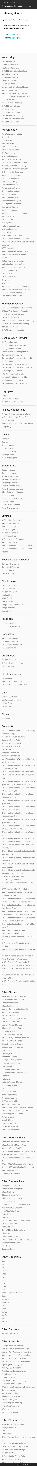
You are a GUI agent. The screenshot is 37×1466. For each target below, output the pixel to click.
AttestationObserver (10, 1003)
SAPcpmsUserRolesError (12, 645)
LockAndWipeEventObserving (14, 1380)
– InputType (6, 232)
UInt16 (4, 1309)
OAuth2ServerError (9, 277)
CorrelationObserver (10, 77)
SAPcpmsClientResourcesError (14, 685)
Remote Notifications (13, 409)
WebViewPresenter (12, 303)
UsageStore (6, 611)
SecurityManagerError (11, 1243)
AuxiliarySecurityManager (12, 1025)
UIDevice (5, 1302)
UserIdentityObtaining (10, 207)
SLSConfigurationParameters (13, 261)
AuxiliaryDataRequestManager (14, 1019)
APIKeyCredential (9, 1427)
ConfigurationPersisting (11, 348)
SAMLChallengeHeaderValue (13, 933)
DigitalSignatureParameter (12, 1047)
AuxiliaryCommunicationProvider (15, 1009)
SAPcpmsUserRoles (10, 638)
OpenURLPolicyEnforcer (11, 1085)
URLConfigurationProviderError (14, 383)
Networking (8, 57)
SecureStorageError (10, 508)
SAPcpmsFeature (8, 1453)
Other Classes (9, 992)
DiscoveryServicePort (11, 749)
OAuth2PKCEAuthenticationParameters (17, 1164)
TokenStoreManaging (10, 1406)
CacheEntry (6, 439)
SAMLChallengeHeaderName (13, 930)
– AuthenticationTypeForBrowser (15, 1072)
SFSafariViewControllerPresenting (15, 324)
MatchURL (6, 1079)
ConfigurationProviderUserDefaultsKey (17, 358)
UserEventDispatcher (10, 1130)
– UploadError (7, 595)
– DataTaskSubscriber (10, 68)
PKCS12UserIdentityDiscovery (14, 166)
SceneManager (8, 1117)
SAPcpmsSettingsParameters (13, 539)
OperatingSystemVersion (12, 1293)
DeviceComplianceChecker (13, 1044)
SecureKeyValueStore (10, 482)
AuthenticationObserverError (13, 264)
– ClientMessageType (10, 226)
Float (4, 1274)
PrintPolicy (6, 1233)
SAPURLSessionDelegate (12, 106)
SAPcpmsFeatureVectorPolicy (14, 1456)
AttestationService (9, 1006)
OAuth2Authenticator (10, 150)
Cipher (5, 714)
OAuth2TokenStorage (10, 178)
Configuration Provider (14, 337)
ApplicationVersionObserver (13, 999)
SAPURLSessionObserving (12, 115)
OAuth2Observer (8, 137)
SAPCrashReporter (9, 1098)
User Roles (8, 634)
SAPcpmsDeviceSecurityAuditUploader (17, 1107)
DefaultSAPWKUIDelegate (12, 1041)
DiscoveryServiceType (11, 756)
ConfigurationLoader (10, 342)
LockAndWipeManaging (11, 1384)
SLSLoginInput (7, 223)
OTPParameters (8, 248)
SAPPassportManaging (11, 1396)
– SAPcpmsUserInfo (10, 641)
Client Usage (9, 581)
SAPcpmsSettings (9, 526)
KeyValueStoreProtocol (11, 505)
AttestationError (8, 1192)
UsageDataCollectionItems (12, 604)
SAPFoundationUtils (10, 1101)
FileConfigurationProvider (12, 371)
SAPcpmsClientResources (12, 681)
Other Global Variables (14, 1137)
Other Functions (10, 1329)
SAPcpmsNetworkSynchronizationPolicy (18, 545)
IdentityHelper (7, 706)
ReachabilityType (8, 573)
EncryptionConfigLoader (12, 1060)
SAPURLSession (8, 61)
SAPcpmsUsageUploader (12, 592)
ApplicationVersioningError (12, 1189)
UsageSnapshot (8, 608)
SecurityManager (9, 1120)
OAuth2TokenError (9, 1224)
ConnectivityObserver (10, 564)
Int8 (3, 1290)
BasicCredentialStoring (11, 188)
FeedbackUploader (9, 623)
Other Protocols (10, 1341)
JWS (3, 1431)
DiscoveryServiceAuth (11, 740)
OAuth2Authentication (10, 191)
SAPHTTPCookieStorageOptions (15, 1446)
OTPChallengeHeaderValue (12, 880)
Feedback (7, 618)
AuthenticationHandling (11, 185)
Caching (5, 442)
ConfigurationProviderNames (13, 355)
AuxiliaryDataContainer (11, 1012)
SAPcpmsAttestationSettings (13, 1450)
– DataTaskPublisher (10, 65)
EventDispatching (9, 1374)
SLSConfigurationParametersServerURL (18, 965)
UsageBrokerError (9, 601)
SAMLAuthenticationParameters (15, 251)
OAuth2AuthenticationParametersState (17, 841)
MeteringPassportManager (13, 1082)
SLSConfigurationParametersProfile (16, 962)
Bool (3, 1261)
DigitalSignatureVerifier (11, 1053)
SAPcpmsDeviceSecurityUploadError (17, 1239)
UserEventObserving (10, 1412)
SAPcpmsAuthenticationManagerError (17, 286)
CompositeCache (9, 451)
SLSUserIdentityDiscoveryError (14, 293)
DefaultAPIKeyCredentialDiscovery (16, 1038)
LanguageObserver (9, 84)
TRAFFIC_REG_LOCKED (13, 34)
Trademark (32, 1462)
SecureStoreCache (9, 458)
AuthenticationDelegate (11, 201)
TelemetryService (9, 1123)
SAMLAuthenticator (10, 156)
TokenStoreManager (10, 1126)
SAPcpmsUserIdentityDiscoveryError (17, 289)
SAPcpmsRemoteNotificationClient (16, 414)
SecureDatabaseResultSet (12, 489)
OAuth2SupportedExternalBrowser (16, 1220)
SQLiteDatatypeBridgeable (12, 492)
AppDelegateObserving (11, 700)
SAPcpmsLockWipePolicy (12, 520)
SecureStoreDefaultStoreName (14, 959)
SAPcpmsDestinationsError (13, 663)
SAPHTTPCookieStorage (12, 103)
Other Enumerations (13, 1181)
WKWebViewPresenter (11, 317)
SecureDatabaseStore (11, 479)
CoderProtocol (8, 502)
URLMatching (7, 1409)
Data (3, 1264)
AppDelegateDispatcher (11, 697)
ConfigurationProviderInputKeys (15, 352)
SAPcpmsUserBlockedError (13, 119)
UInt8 (4, 1318)
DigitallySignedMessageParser (14, 1371)
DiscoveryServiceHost (11, 746)
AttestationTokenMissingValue (14, 1145)
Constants (7, 726)
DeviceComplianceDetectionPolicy (16, 1204)
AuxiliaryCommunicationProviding (15, 1349)
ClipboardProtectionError (12, 1198)
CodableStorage (8, 470)
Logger (4, 395)
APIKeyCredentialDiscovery (13, 1346)
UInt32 (4, 1312)
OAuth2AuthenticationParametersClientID (18, 772)
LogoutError (7, 1214)
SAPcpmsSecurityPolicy (11, 1459)
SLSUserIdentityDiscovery (12, 172)
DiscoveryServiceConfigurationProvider (18, 367)
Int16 (4, 1280)
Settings (6, 515)
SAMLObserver (8, 143)
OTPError (5, 280)
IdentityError (7, 703)
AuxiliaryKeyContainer (11, 1022)
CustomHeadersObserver (12, 1034)
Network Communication (15, 559)
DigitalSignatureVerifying (12, 1365)
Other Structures (11, 1420)
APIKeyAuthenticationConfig (13, 1424)
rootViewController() (10, 1333)
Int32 (4, 1283)
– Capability (6, 427)
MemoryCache (8, 455)
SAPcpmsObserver (9, 90)
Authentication (10, 129)
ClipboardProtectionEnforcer (13, 1028)
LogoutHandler (8, 1066)
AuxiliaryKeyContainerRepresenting (16, 1361)
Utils (4, 692)
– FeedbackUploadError (11, 626)
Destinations (9, 655)
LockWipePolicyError (10, 1211)
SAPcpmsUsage (8, 589)
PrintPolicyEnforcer (9, 1095)
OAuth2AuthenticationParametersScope (18, 838)
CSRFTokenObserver (10, 80)
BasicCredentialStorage (11, 175)
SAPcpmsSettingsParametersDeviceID (17, 956)
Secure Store (9, 465)
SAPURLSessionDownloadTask (14, 71)
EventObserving (8, 1377)
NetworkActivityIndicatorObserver (16, 87)
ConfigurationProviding (11, 361)
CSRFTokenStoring (9, 109)
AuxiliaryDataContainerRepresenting (16, 1352)
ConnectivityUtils (8, 570)
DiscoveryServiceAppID (11, 1148)
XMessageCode (8, 1249)
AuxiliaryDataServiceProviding (14, 1358)
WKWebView (7, 1321)
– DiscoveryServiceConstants (14, 1443)
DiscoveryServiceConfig (11, 743)
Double (4, 1271)
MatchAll (5, 1076)
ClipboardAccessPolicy (11, 1195)
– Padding (6, 1050)
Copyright (4, 1462)
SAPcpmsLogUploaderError (13, 402)
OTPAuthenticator (9, 153)
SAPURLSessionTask (10, 74)
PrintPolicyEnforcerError (12, 1236)
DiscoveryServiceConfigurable (14, 364)
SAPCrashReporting (10, 1393)
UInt (3, 1306)
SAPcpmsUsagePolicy (11, 542)
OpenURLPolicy (8, 1227)
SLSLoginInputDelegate (11, 204)
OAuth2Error (7, 274)
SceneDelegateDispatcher (12, 1114)
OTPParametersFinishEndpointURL (16, 889)
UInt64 (4, 1315)
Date (3, 1267)
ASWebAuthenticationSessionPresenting (18, 320)
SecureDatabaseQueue (11, 486)
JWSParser (6, 1434)
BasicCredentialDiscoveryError (14, 267)
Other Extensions (11, 1256)
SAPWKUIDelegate (9, 1399)
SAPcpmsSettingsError (11, 533)
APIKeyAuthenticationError (12, 1185)
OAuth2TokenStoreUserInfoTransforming (18, 1387)
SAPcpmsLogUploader (11, 399)
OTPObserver (7, 140)
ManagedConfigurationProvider (14, 377)
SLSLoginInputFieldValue (12, 235)
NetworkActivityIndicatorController (16, 96)
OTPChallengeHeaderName (13, 876)
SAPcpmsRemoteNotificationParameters (18, 423)
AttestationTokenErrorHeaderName (16, 1142)
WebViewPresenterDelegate (13, 314)
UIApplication (7, 1299)
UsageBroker (7, 598)
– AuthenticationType (10, 1069)
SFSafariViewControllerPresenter (15, 311)
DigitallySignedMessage (11, 1368)
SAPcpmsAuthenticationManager (15, 213)
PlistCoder (6, 718)
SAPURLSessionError (10, 122)
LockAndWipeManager (11, 1063)
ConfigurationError (9, 270)
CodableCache (8, 445)
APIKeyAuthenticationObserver (14, 996)
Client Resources (11, 674)
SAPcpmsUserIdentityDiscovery (15, 169)
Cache (5, 434)
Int (3, 1277)
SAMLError (6, 283)
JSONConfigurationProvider (13, 374)
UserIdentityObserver (10, 147)
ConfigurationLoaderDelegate (14, 345)
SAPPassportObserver (11, 1104)
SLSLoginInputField (9, 229)
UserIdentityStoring (9, 210)
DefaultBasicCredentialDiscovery (15, 162)
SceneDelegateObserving (12, 1403)
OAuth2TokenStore (9, 194)
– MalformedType (9, 420)
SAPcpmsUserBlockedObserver (14, 93)
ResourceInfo (7, 678)
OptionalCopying (8, 1390)
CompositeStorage (9, 473)
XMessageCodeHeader (11, 1173)
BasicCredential (8, 216)
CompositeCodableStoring (12, 498)
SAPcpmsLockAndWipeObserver (15, 1110)
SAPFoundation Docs (9, 2)
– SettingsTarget (8, 530)
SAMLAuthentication (10, 197)
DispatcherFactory (9, 1057)
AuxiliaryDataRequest (10, 1015)
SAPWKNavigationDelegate (13, 330)
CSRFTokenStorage (10, 100)
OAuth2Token (7, 220)
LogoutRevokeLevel (10, 1217)
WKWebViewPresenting (11, 327)
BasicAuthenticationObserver (13, 134)
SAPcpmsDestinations (10, 660)
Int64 (4, 1286)
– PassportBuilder (9, 1091)
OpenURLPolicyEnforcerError (14, 1230)
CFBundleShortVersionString (13, 737)
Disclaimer (11, 1462)
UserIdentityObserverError (12, 296)
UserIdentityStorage (10, 182)
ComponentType (8, 1201)
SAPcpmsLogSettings (10, 523)
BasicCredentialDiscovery (12, 159)
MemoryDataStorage (10, 476)
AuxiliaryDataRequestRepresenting (16, 1355)
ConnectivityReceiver (10, 567)
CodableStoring (8, 495)
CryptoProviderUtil (9, 1031)
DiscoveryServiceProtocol (12, 753)
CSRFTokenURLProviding (12, 112)
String (4, 1296)
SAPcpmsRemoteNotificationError (15, 417)
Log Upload (8, 391)
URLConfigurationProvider (12, 380)
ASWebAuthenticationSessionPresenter (17, 308)
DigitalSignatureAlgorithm (12, 1208)
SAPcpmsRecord (8, 585)
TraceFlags (6, 1246)
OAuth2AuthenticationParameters (15, 239)
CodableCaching (8, 448)
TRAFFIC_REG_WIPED (12, 38)
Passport (5, 1088)
